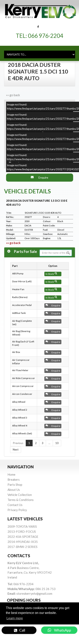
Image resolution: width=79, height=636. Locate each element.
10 (57, 443)
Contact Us (14, 505)
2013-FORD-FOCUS (21, 531)
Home (11, 474)
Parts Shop (14, 484)
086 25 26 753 (45, 589)
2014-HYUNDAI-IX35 (22, 541)
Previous (18, 443)
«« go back (13, 95)
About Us (13, 489)
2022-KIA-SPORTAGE (22, 536)
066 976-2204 (45, 35)
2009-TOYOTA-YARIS (22, 526)
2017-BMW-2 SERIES (22, 547)
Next (15, 449)
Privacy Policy (17, 510)
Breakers (13, 479)
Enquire (42, 177)
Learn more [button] (14, 618)
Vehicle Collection (19, 494)
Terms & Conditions (20, 500)
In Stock (50, 273)
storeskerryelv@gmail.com (34, 593)
